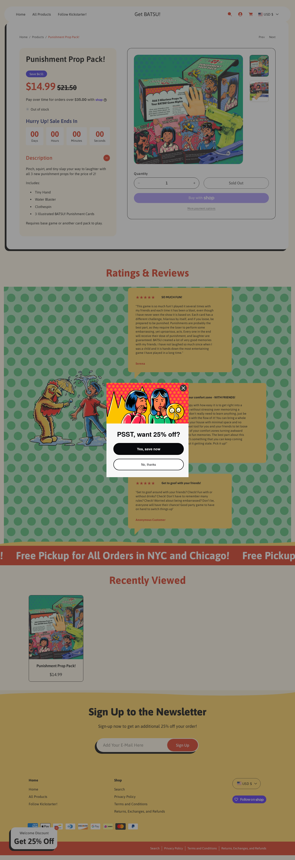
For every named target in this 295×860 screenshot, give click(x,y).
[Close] (183, 388)
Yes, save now (148, 448)
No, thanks (148, 464)
